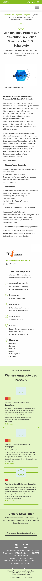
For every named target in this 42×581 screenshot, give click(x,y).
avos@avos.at (22, 556)
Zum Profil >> (11, 264)
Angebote (27, 15)
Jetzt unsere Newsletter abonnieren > (21, 533)
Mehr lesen (9, 424)
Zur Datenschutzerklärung (21, 573)
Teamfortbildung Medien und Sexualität (20, 484)
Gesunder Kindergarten (13, 15)
